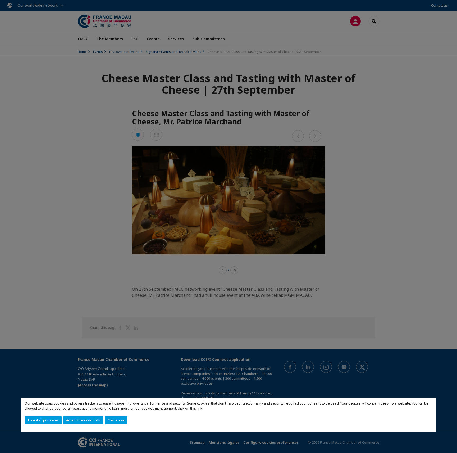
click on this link (190, 408)
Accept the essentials (83, 420)
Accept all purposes (43, 420)
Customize (116, 420)
